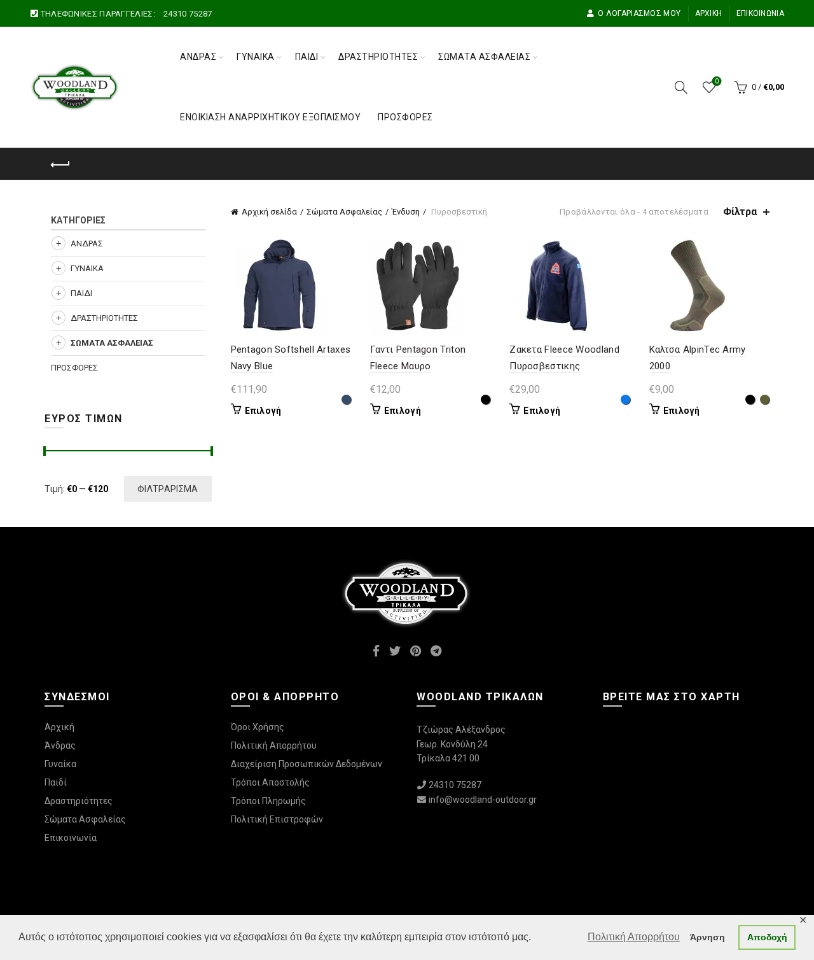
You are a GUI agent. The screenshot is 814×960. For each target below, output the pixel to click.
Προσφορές (405, 117)
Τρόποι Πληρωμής (268, 801)
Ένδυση (406, 211)
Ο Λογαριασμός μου (639, 13)
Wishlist (717, 81)
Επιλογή (263, 411)
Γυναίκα (256, 57)
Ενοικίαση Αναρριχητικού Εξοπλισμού (270, 117)
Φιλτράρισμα (167, 489)
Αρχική (708, 13)
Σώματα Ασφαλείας (484, 57)
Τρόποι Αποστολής (270, 782)
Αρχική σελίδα (269, 211)
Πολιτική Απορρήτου (274, 745)
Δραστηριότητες (378, 57)
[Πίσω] (60, 165)
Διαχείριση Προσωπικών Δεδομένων (306, 764)
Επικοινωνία (760, 13)
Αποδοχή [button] (767, 937)
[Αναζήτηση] (681, 87)
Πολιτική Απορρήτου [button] (634, 936)
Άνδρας (198, 57)
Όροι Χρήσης (257, 727)
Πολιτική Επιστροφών (277, 819)
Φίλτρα (740, 212)
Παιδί (307, 57)
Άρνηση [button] (707, 937)
